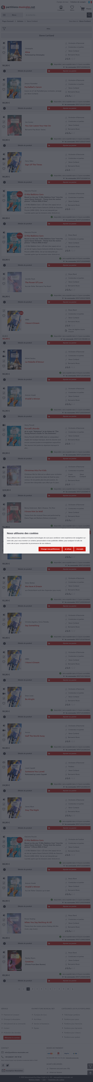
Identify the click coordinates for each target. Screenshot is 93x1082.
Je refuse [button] (68, 549)
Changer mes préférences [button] (50, 549)
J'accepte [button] (79, 549)
